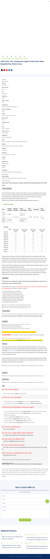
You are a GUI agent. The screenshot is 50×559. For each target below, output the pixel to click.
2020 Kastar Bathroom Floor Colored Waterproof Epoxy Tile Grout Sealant (11, 546)
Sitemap (31, 556)
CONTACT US (8, 463)
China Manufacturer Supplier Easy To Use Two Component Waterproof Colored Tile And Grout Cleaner (37, 539)
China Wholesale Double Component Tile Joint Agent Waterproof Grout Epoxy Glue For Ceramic (37, 547)
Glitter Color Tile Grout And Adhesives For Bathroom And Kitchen (12, 537)
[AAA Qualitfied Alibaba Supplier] (16, 459)
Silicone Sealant (11, 350)
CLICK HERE (6, 335)
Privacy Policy (38, 556)
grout (5, 89)
